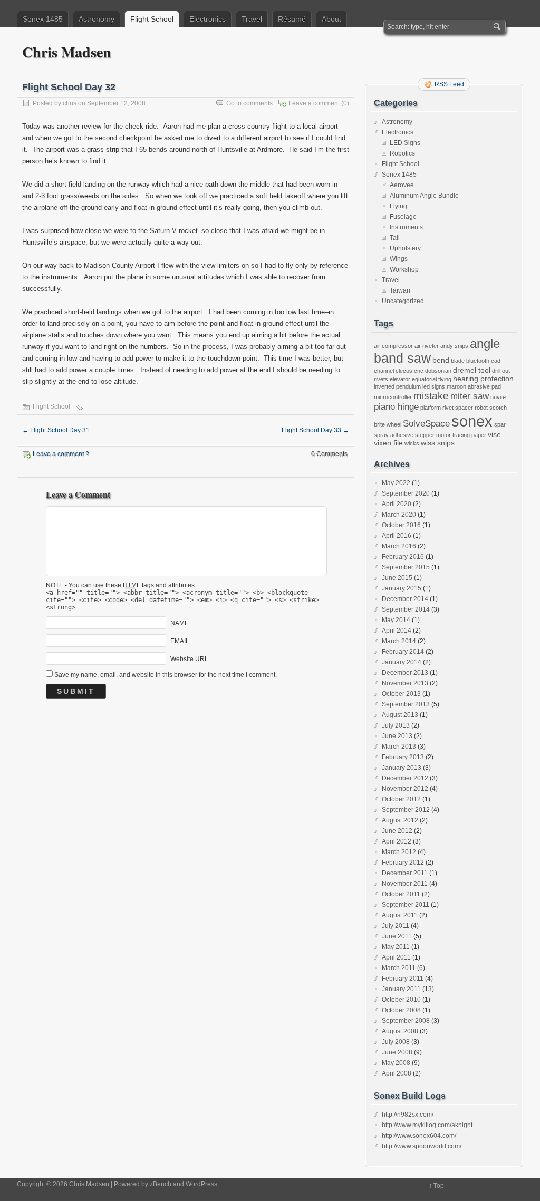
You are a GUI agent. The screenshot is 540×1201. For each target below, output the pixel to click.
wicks (411, 443)
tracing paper (469, 435)
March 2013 (399, 746)
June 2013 (397, 736)
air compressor (393, 346)
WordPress (201, 1184)
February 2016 (403, 556)
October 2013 (401, 694)
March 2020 (399, 514)
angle (485, 344)
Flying (398, 206)
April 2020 (396, 504)
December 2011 (405, 873)
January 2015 (401, 588)
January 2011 (401, 989)
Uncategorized (403, 301)
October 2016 (401, 525)
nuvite (498, 397)
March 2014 (399, 641)
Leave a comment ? (61, 454)
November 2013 (405, 683)
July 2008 (396, 1041)
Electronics (207, 19)
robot (481, 407)
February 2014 (403, 651)
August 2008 (400, 1031)
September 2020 (406, 493)
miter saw (469, 396)
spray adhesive (393, 435)
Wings (399, 259)
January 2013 (401, 767)
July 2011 (395, 925)
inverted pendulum (397, 386)
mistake (431, 395)
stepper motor (433, 435)
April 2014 (396, 630)
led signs (433, 386)
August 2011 (400, 915)
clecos (404, 370)
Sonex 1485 (43, 19)
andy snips (454, 346)
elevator (400, 379)
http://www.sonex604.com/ (419, 1135)
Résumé (292, 19)
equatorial (424, 379)
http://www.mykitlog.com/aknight (427, 1125)
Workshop (404, 269)
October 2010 (401, 999)
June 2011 (397, 936)
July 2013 (396, 725)
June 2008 (397, 1052)
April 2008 (396, 1073)
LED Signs (405, 143)
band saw (402, 358)
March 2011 (399, 968)
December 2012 (405, 778)
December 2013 (405, 672)
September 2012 (406, 809)
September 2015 (406, 567)
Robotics (402, 153)
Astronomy (96, 19)
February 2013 (403, 757)
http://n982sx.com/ (407, 1114)
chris (69, 103)
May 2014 (396, 620)
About (331, 19)
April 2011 (396, 957)
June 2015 (397, 578)
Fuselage (403, 216)
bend (440, 360)
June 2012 (397, 831)
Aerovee (402, 185)
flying (444, 379)
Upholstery (405, 248)
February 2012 (403, 862)
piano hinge (396, 407)
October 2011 (401, 894)
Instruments (406, 227)
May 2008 (396, 1063)
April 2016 (396, 535)
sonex (472, 421)
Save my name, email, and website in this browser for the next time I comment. (165, 675)
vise (494, 434)
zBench (160, 1184)
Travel (252, 19)
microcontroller (393, 397)
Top (438, 1185)
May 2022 (396, 483)
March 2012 (399, 852)
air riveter (426, 346)
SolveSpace (426, 424)
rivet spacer (457, 407)
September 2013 (406, 704)
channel (384, 370)
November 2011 (405, 883)
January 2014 (401, 662)
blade (458, 360)
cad (495, 360)
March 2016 (399, 546)
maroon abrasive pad (474, 386)
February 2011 (402, 978)
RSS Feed (449, 84)
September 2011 (405, 904)
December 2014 (405, 599)
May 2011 (396, 947)
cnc (418, 370)
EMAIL (179, 641)
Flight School (151, 19)
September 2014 (406, 609)
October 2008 (401, 1010)
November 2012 (405, 788)
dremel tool (471, 370)
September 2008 (406, 1020)
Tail (395, 237)
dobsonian (438, 370)
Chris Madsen (66, 52)
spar (500, 424)
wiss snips (438, 443)
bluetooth (477, 360)
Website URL (189, 659)
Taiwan (400, 290)
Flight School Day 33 (315, 430)
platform (430, 407)
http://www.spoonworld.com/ (421, 1146)
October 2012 (401, 799)
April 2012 (396, 841)
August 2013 (400, 715)
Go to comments (249, 103)
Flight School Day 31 (56, 430)
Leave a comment (314, 103)
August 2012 (400, 820)
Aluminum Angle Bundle (424, 195)
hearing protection (483, 378)
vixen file (388, 443)
